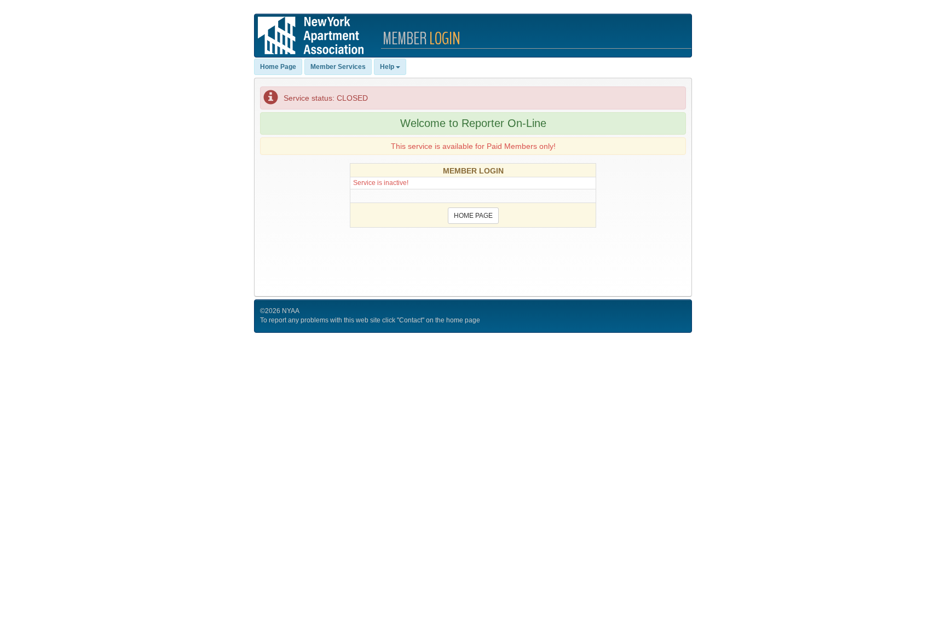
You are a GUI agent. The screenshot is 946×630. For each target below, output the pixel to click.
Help (388, 67)
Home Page (278, 67)
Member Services (338, 67)
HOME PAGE (473, 215)
